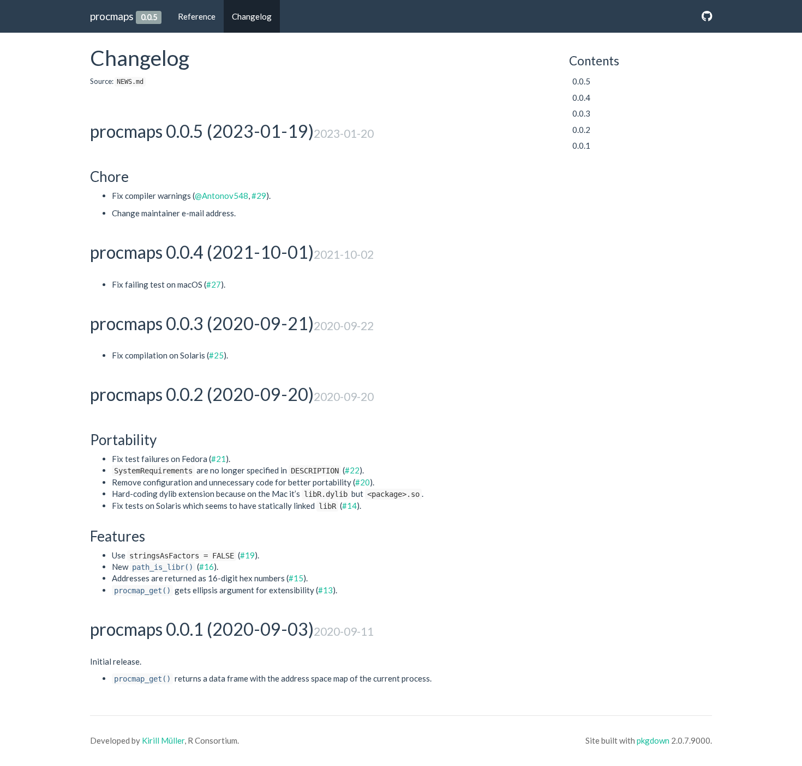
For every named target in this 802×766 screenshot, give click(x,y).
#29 (259, 195)
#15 (296, 578)
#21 (218, 459)
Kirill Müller (163, 740)
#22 (352, 470)
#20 (362, 482)
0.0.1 (581, 145)
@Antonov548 (221, 195)
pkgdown (653, 740)
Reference (197, 16)
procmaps (112, 16)
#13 (325, 590)
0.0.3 (581, 113)
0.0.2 (581, 130)
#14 (349, 505)
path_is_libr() (162, 567)
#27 (213, 284)
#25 (216, 355)
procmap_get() (142, 590)
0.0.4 (581, 97)
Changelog (252, 16)
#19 (247, 555)
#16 (206, 567)
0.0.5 (581, 81)
